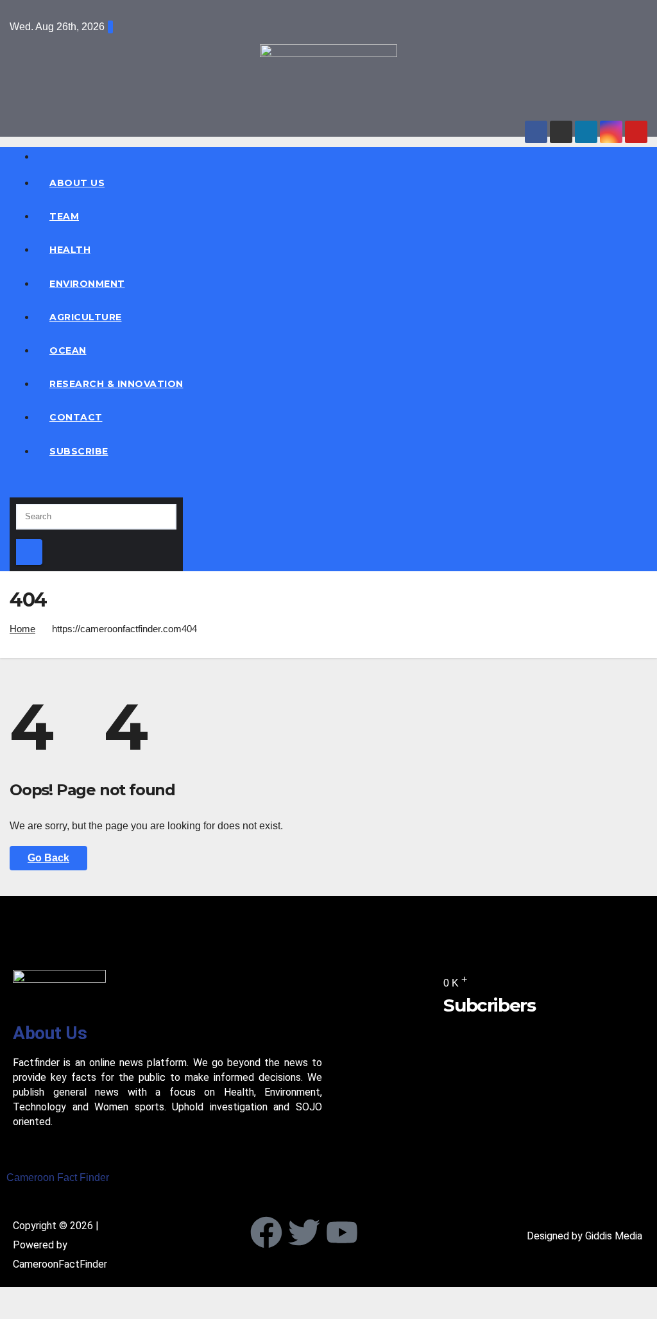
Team (64, 216)
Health (69, 249)
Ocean (68, 350)
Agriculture (85, 317)
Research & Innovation (116, 384)
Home (22, 628)
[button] (13, 487)
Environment (87, 283)
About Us (77, 183)
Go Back (48, 857)
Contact (76, 417)
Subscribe (78, 451)
